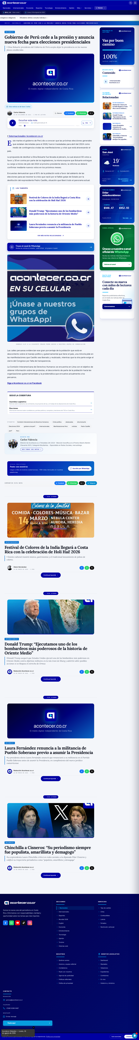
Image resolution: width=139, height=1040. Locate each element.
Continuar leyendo (49, 575)
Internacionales (18, 8)
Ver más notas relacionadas (49, 236)
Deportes (39, 8)
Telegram (92, 483)
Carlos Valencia (19, 112)
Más (78, 8)
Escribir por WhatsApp (81, 468)
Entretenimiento (60, 8)
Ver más (125, 218)
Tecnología (48, 8)
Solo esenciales (116, 1036)
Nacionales (6, 8)
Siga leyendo (52, 496)
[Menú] (135, 3)
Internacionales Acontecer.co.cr (25, 136)
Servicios (88, 8)
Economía (29, 8)
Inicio (7, 23)
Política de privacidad (53, 1036)
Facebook (61, 483)
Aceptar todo (130, 1036)
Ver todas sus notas (30, 449)
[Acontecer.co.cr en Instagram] (29, 922)
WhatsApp (73, 483)
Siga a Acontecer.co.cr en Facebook (24, 383)
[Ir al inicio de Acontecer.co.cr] (20, 902)
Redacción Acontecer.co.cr (24, 671)
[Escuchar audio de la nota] (12, 123)
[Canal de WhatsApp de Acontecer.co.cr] (11, 922)
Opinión (71, 8)
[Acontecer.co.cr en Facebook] (5, 922)
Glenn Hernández (20, 567)
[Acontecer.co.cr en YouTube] (17, 922)
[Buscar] (131, 3)
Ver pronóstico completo (123, 180)
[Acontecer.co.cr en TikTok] (23, 922)
